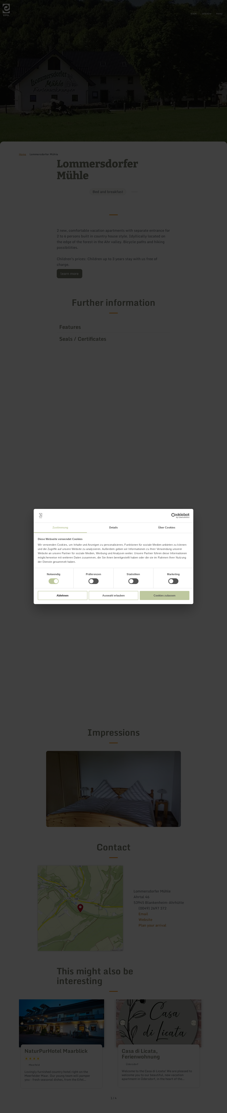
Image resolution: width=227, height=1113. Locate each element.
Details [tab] (113, 527)
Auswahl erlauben (113, 595)
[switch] (93, 581)
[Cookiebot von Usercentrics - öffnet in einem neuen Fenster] (173, 515)
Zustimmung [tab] (60, 527)
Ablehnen (62, 595)
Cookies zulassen (164, 595)
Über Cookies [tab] (166, 527)
